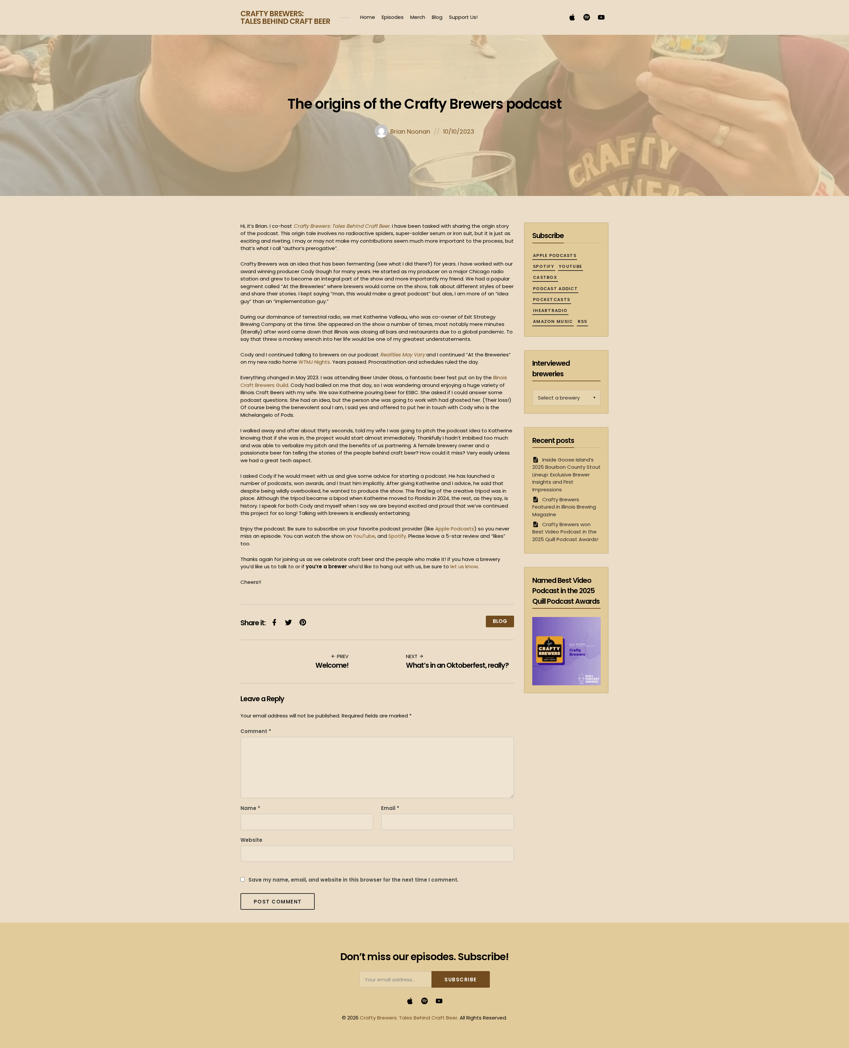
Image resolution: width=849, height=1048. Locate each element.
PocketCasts (551, 299)
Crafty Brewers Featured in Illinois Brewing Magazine (564, 507)
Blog (437, 17)
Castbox (545, 277)
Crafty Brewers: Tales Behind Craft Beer (285, 17)
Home (367, 17)
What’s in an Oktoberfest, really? (457, 665)
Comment (255, 731)
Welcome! (332, 665)
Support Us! (463, 17)
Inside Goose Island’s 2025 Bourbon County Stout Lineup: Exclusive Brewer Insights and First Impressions (566, 474)
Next (412, 656)
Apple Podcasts (454, 528)
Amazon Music (553, 321)
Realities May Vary (402, 354)
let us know (464, 566)
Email (390, 808)
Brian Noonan (410, 131)
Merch (417, 17)
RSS (582, 321)
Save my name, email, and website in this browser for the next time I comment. (353, 879)
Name (250, 808)
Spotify (397, 535)
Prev (342, 656)
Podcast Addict (555, 288)
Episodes (393, 17)
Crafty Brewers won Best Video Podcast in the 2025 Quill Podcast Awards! (565, 532)
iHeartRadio (550, 310)
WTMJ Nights (314, 361)
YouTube (364, 535)
